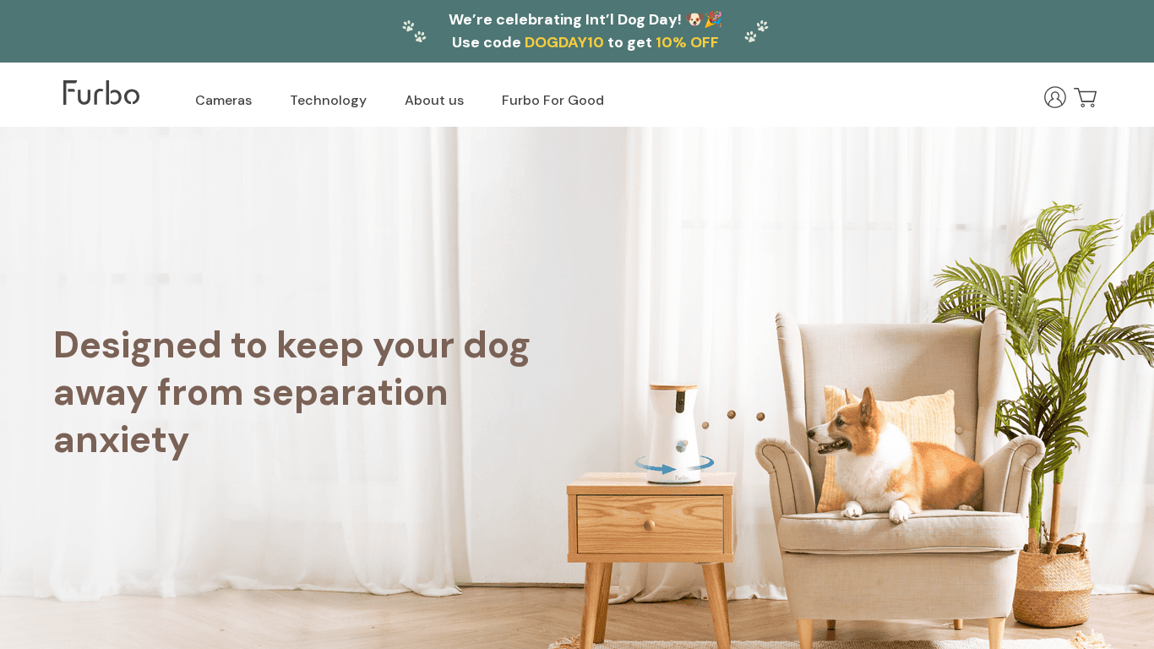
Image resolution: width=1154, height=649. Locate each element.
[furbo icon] (101, 92)
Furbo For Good (553, 100)
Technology (328, 100)
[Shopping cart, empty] (1085, 97)
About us (434, 100)
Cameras (223, 100)
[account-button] (1055, 97)
